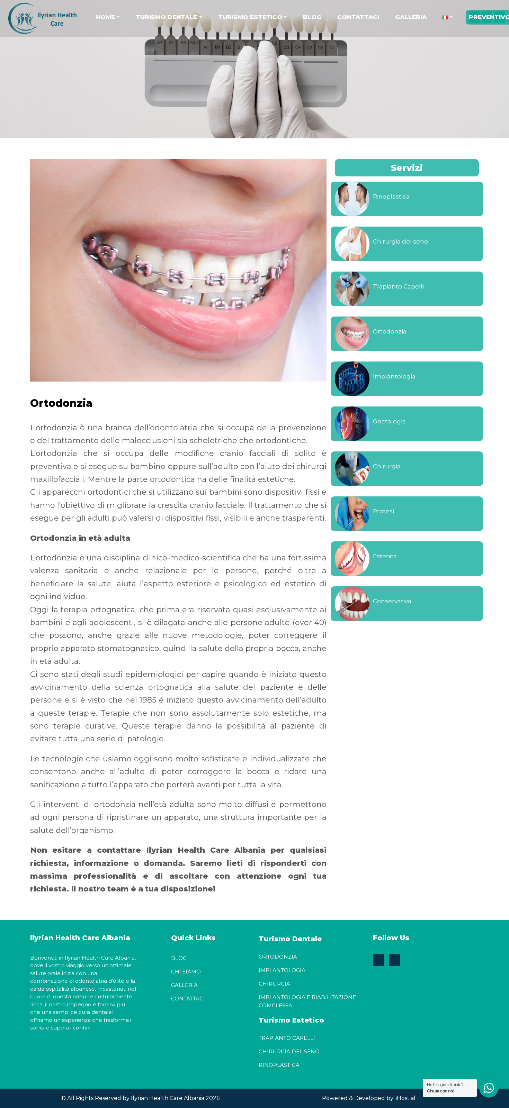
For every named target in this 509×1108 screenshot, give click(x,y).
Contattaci (358, 16)
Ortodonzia (390, 331)
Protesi (383, 511)
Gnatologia (389, 421)
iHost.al (406, 1098)
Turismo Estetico (250, 16)
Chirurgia (387, 466)
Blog (312, 16)
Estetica (385, 556)
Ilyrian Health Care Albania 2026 (175, 1098)
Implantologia (394, 376)
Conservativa (392, 601)
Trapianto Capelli (398, 286)
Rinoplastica (391, 196)
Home (105, 16)
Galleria (411, 16)
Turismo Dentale (166, 16)
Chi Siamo (186, 971)
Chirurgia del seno (400, 241)
